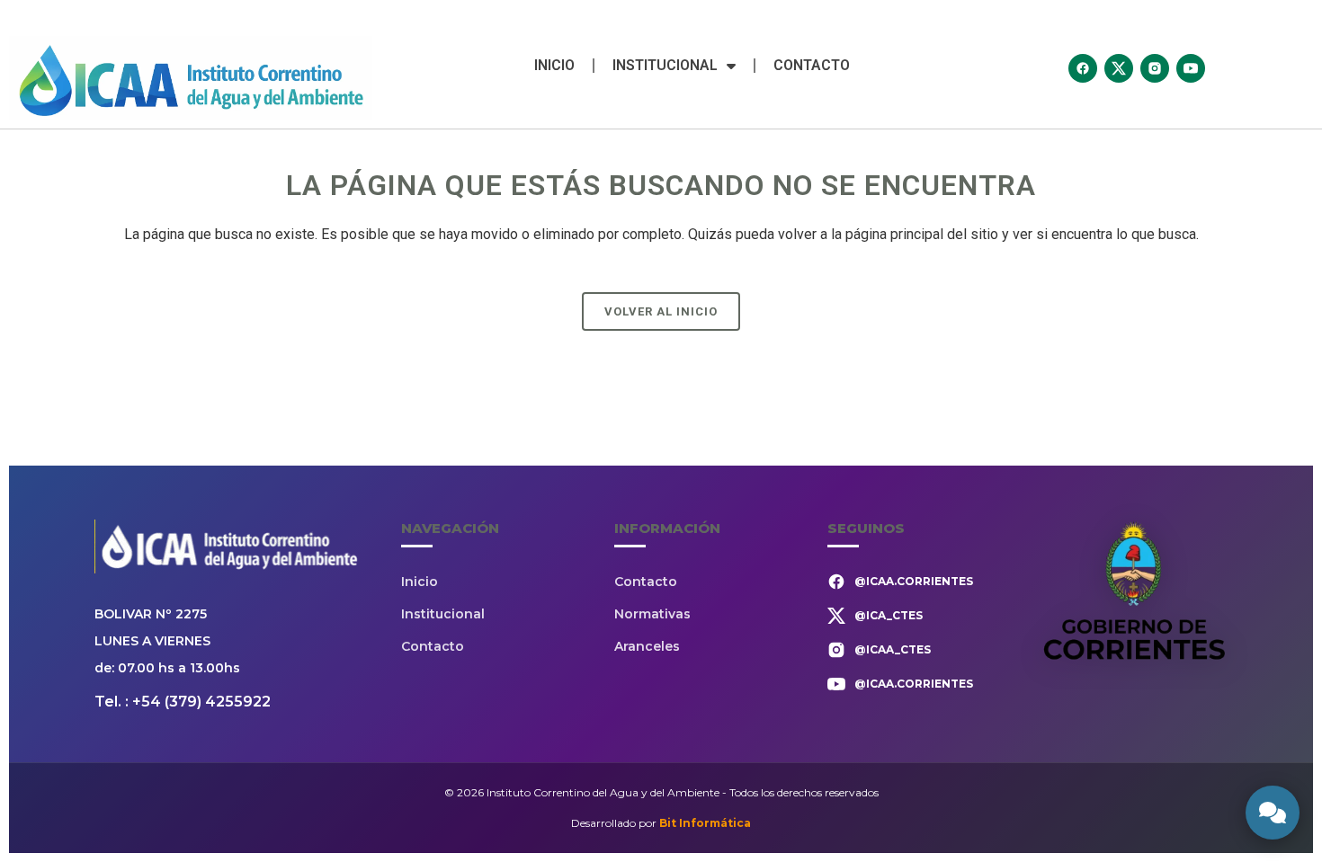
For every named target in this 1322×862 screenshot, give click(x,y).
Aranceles (647, 646)
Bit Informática (705, 823)
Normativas (652, 614)
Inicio (554, 65)
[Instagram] (1154, 68)
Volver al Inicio (661, 311)
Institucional (665, 65)
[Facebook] (1082, 68)
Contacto (811, 65)
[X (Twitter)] (1118, 68)
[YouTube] (1190, 68)
